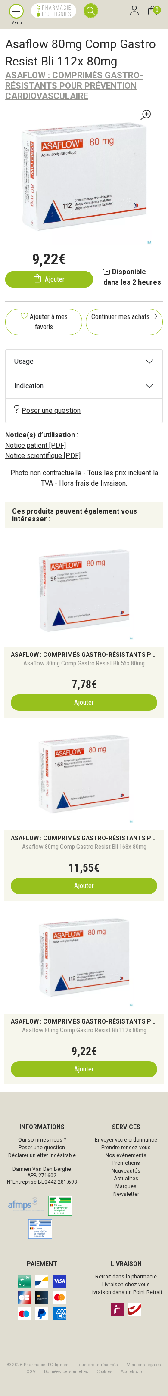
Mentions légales (143, 1365)
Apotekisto (131, 1371)
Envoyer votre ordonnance (126, 1140)
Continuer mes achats (121, 317)
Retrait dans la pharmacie (126, 1277)
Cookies (104, 1371)
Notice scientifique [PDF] (43, 456)
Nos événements (126, 1155)
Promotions (126, 1163)
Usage (24, 361)
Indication (29, 386)
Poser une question (51, 410)
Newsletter (126, 1194)
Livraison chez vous (126, 1284)
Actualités (126, 1179)
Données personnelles (66, 1371)
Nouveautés (126, 1171)
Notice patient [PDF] (35, 445)
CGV (31, 1371)
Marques (126, 1186)
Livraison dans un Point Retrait (126, 1292)
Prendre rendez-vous (126, 1148)
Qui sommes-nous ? (42, 1140)
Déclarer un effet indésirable (42, 1155)
